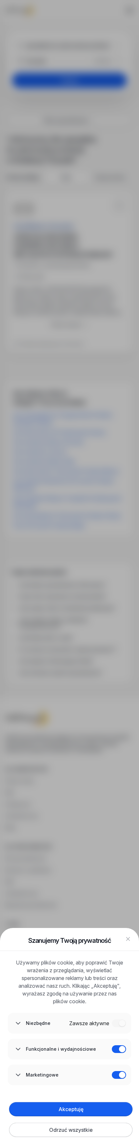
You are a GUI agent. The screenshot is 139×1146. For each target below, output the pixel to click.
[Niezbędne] (119, 1023)
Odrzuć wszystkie (71, 1130)
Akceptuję (71, 1109)
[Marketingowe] (119, 1075)
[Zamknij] (128, 939)
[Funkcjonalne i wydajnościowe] (119, 1049)
